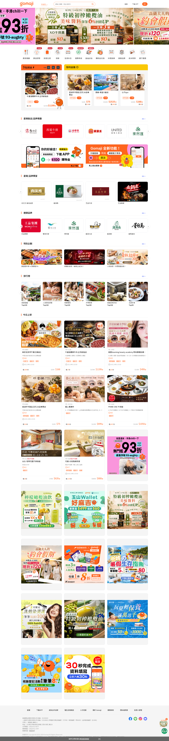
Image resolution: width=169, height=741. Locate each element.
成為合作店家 (53, 710)
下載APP (39, 710)
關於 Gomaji (97, 710)
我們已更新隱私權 (79, 739)
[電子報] (145, 724)
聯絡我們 (32, 731)
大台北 (43, 4)
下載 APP (135, 4)
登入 (144, 4)
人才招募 (83, 710)
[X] (99, 739)
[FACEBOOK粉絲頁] (130, 724)
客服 (126, 4)
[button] (77, 43)
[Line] (135, 724)
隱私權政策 (124, 710)
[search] (93, 4)
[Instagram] (140, 724)
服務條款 (111, 710)
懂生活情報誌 (69, 710)
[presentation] (35, 26)
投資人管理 (138, 710)
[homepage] (26, 4)
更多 (143, 119)
